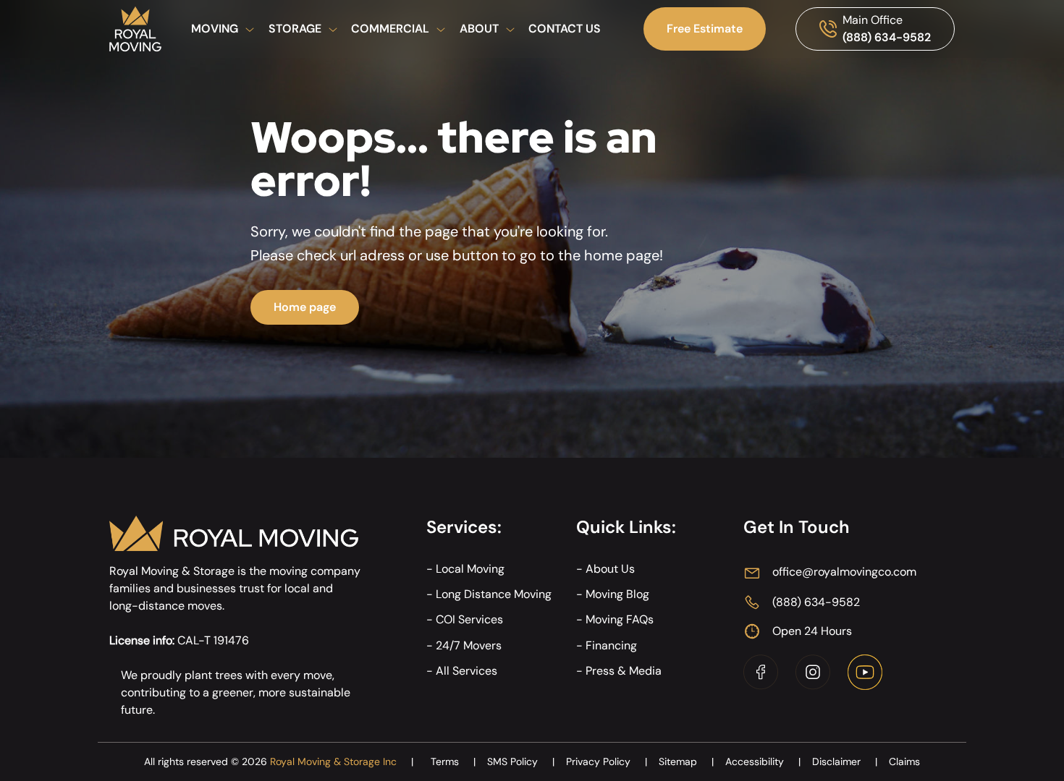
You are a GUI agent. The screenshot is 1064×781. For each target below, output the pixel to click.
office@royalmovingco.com (844, 572)
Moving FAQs (620, 619)
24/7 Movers (469, 645)
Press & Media (624, 670)
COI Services (469, 619)
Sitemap (686, 761)
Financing (611, 645)
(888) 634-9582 (887, 37)
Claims (904, 761)
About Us (610, 568)
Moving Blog (617, 594)
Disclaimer (844, 761)
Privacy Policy (606, 761)
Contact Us (564, 28)
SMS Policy (520, 761)
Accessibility (763, 761)
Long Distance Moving (494, 594)
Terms (453, 761)
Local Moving (470, 568)
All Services (466, 670)
